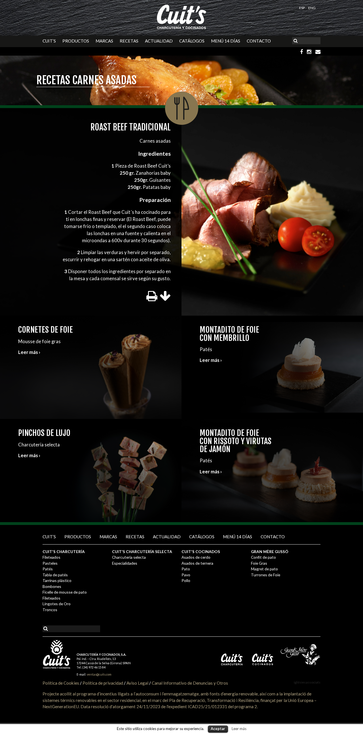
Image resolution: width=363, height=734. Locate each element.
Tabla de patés (55, 574)
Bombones (52, 586)
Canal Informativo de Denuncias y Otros (190, 683)
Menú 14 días (225, 40)
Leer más (239, 728)
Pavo (186, 574)
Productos (75, 40)
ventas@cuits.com (99, 674)
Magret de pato (264, 568)
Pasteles (50, 563)
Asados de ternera (197, 563)
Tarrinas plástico (57, 580)
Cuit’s (49, 40)
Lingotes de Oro (57, 603)
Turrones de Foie (265, 574)
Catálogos (191, 40)
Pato (186, 568)
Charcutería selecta (129, 557)
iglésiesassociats (307, 682)
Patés (48, 568)
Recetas (129, 40)
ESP (302, 8)
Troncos (50, 609)
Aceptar (218, 728)
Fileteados (51, 557)
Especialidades (124, 563)
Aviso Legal (137, 683)
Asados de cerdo (196, 557)
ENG (312, 8)
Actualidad (159, 40)
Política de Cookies (61, 683)
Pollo (186, 580)
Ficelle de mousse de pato (65, 592)
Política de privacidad (103, 683)
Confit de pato (263, 557)
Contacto (259, 40)
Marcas (104, 40)
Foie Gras (259, 563)
